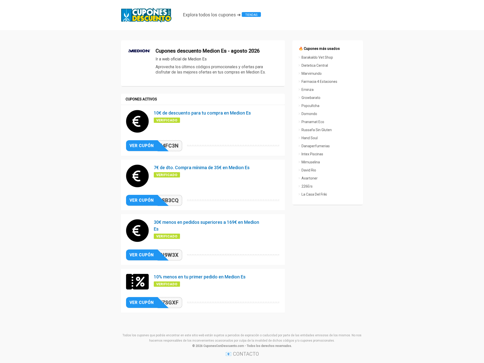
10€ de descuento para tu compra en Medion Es (202, 113)
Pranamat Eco (312, 122)
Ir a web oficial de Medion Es (181, 59)
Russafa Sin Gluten (316, 130)
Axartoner (309, 178)
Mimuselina (310, 162)
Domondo (309, 114)
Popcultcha (310, 106)
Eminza (307, 90)
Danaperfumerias (315, 146)
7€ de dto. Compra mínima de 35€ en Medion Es (202, 167)
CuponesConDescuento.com (223, 346)
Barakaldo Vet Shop (317, 57)
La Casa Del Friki (314, 194)
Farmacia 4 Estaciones (319, 82)
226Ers (307, 186)
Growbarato (310, 98)
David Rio (308, 170)
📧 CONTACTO (242, 354)
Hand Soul (309, 138)
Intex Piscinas (312, 154)
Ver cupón (142, 145)
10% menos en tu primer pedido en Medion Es (200, 276)
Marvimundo (311, 73)
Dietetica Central (314, 65)
